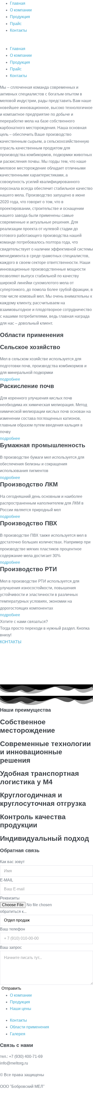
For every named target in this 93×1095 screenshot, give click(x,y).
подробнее (10, 379)
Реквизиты (10, 898)
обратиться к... (13, 911)
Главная (17, 3)
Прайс (16, 24)
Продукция (20, 17)
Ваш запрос (11, 947)
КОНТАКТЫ (10, 642)
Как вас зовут (12, 862)
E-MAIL (6, 880)
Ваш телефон (12, 929)
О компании (21, 10)
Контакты (18, 30)
